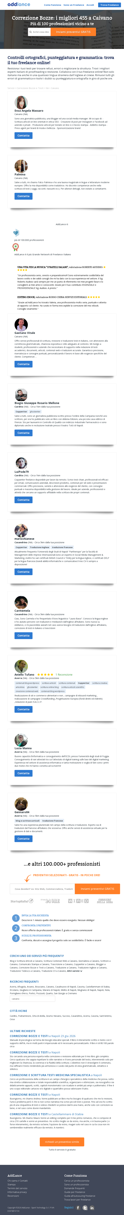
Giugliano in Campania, (31, 990)
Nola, (107, 990)
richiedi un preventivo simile (62, 1142)
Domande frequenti (74, 1188)
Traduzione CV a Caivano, (54, 970)
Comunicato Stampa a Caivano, (35, 964)
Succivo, (66, 1015)
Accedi (90, 4)
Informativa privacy (17, 1191)
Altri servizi (73, 970)
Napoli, (101, 990)
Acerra (18, 678)
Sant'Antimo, (106, 1015)
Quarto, (50, 993)
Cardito (19, 406)
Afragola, (22, 986)
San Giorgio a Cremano (65, 993)
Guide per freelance (74, 1191)
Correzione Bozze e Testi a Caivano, (37, 967)
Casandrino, (77, 1015)
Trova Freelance (109, 4)
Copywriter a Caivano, (85, 964)
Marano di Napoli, (52, 990)
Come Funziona (52, 4)
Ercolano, (15, 990)
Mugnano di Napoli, (87, 990)
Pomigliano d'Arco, (19, 993)
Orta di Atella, (39, 1015)
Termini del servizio (17, 1188)
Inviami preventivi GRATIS (97, 889)
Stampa (11, 1184)
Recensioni (13, 1195)
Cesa (12, 1019)
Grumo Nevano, (54, 1015)
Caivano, (50, 986)
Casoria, (81, 986)
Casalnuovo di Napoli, (66, 986)
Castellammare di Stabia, (98, 986)
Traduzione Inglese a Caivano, (92, 967)
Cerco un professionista (76, 1180)
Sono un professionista (76, 1184)
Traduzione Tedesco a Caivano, (25, 970)
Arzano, (31, 986)
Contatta (23, 135)
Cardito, (14, 1015)
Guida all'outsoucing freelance (79, 1195)
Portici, (32, 993)
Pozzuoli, (41, 993)
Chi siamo (13, 1180)
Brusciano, (40, 986)
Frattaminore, (25, 1015)
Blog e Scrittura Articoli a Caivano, (27, 960)
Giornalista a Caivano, (89, 960)
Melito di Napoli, (69, 990)
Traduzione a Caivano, (66, 967)
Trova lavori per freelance (77, 1199)
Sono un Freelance (74, 4)
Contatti (24, 1180)
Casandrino (21, 542)
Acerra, (13, 986)
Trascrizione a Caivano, (62, 964)
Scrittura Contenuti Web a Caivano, (61, 960)
